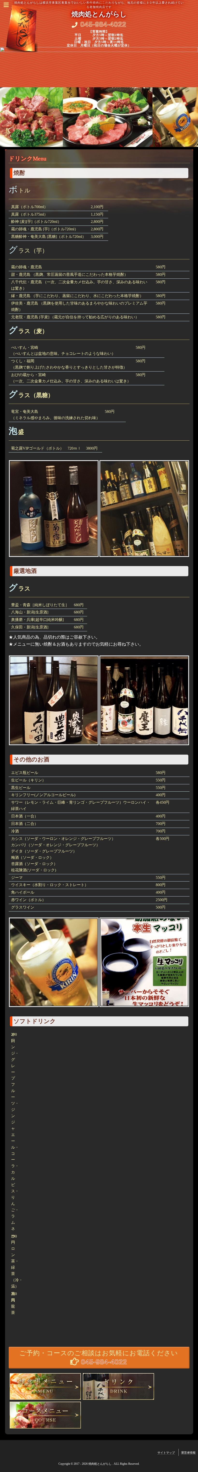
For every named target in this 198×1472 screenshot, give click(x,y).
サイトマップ (166, 1452)
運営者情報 (188, 1452)
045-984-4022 (103, 24)
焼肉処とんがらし (99, 14)
